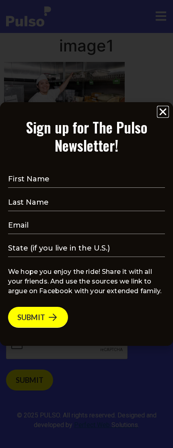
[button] (163, 112)
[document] (86, 224)
